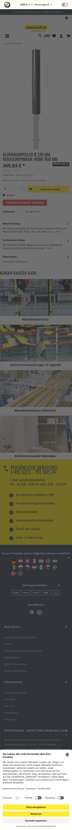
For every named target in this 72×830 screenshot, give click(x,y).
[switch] (65, 5)
